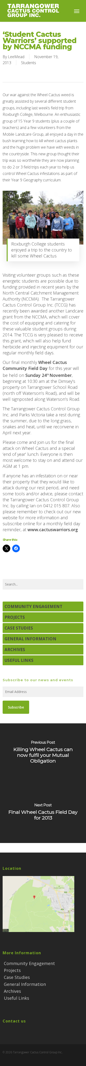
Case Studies (19, 628)
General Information (30, 639)
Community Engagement (33, 606)
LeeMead (16, 56)
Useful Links (19, 660)
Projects (15, 617)
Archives (15, 649)
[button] (76, 11)
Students (28, 62)
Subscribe (16, 707)
